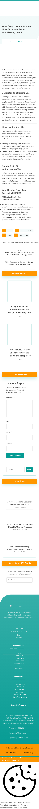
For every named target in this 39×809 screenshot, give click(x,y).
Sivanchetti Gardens (20, 694)
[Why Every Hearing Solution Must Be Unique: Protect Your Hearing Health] (19, 516)
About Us (19, 656)
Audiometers (19, 663)
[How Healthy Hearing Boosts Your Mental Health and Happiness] (19, 539)
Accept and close (20, 808)
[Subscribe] (30, 580)
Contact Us (19, 668)
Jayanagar (20, 692)
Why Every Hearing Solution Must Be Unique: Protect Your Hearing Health (19, 527)
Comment (10, 397)
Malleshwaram (20, 684)
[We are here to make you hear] (13, 8)
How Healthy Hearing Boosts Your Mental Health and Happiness (19, 549)
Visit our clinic (13, 217)
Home (19, 653)
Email (9, 432)
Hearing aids (19, 661)
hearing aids (15, 209)
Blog (19, 666)
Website (9, 443)
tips (27, 235)
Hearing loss (19, 658)
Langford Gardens (20, 697)
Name (9, 421)
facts (21, 235)
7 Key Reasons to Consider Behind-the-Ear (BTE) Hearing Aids (19, 505)
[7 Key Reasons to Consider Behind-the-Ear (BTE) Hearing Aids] (19, 494)
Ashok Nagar (20, 689)
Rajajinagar (20, 687)
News (9, 235)
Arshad (10, 231)
